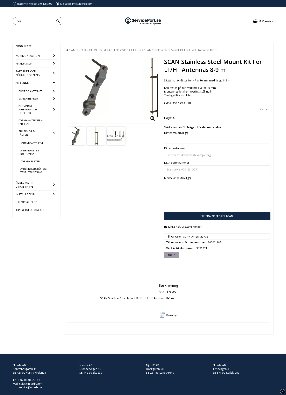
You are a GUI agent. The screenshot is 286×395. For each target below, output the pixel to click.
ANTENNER (23, 83)
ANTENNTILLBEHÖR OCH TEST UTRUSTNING (34, 170)
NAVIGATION (24, 63)
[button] (263, 21)
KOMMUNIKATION (28, 56)
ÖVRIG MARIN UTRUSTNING (24, 184)
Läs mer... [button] (264, 109)
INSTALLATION (25, 194)
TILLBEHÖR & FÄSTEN (26, 132)
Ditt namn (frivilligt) (176, 133)
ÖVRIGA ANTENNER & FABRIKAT (30, 122)
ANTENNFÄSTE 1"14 (31, 143)
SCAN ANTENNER (28, 98)
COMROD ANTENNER (30, 91)
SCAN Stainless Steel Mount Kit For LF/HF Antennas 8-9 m (181, 50)
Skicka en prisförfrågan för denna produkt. (193, 127)
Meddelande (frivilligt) (177, 178)
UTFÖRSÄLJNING (27, 202)
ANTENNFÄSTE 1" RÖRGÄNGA (30, 152)
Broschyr (171, 315)
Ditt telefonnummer (176, 162)
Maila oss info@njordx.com (76, 3)
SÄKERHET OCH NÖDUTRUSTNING (28, 73)
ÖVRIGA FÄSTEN (30, 161)
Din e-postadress (175, 148)
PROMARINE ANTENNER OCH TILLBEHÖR (27, 109)
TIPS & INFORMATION (30, 210)
